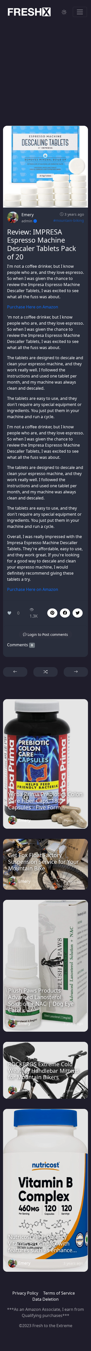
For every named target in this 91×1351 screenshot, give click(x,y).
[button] (65, 613)
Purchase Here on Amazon (32, 307)
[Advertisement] (45, 68)
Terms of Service (59, 1293)
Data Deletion (45, 1299)
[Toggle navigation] (80, 12)
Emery (27, 214)
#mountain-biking (68, 220)
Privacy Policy (25, 1293)
